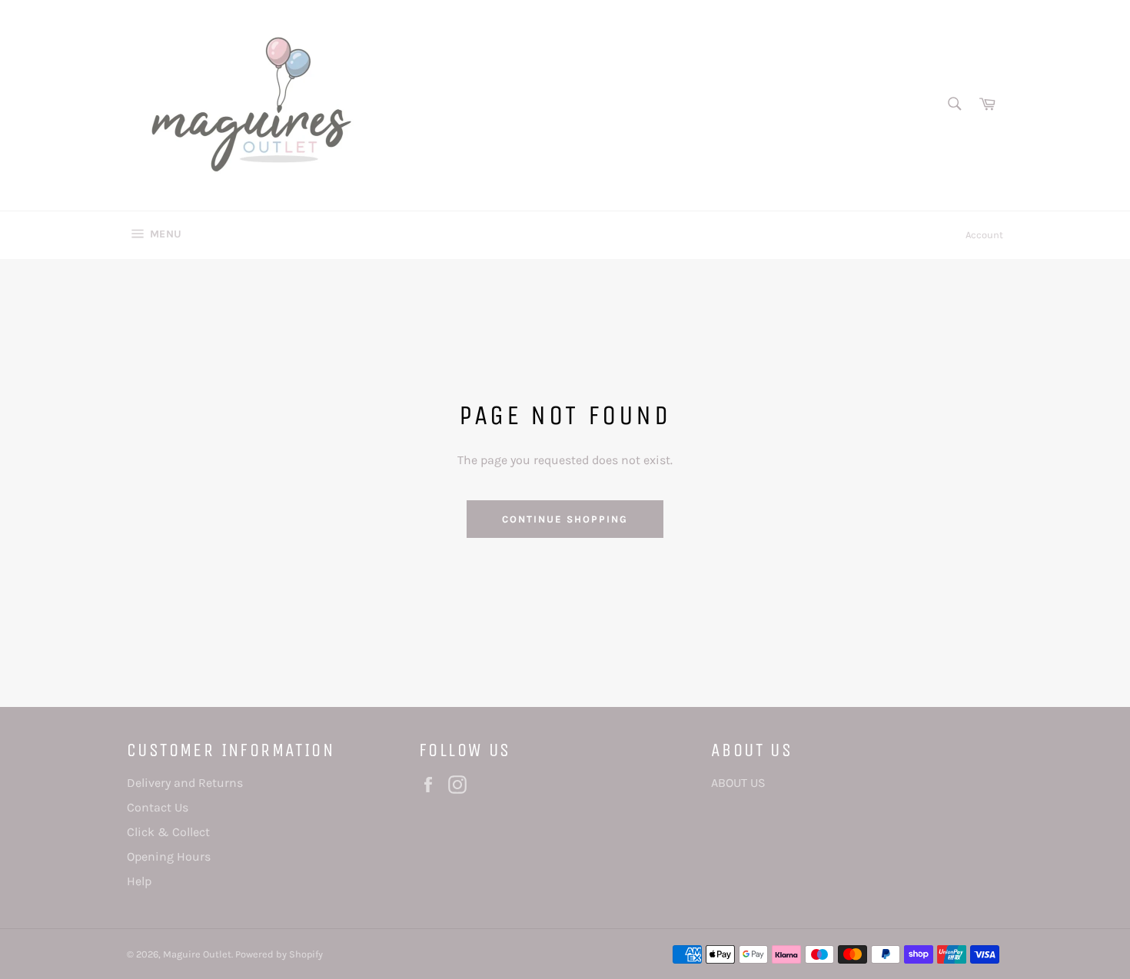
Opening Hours (169, 856)
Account (984, 235)
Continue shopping (564, 519)
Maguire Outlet (197, 954)
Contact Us (157, 807)
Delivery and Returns (185, 782)
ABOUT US (738, 782)
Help (139, 881)
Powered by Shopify (279, 954)
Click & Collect (168, 832)
